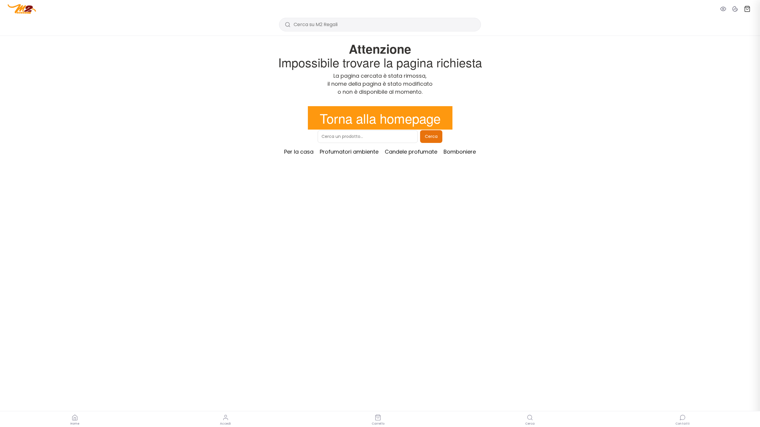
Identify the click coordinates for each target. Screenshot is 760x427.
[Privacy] (723, 9)
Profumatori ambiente (349, 151)
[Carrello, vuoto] (747, 9)
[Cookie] (735, 9)
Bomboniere (460, 151)
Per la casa (299, 151)
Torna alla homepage (380, 118)
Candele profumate (411, 151)
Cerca (431, 136)
